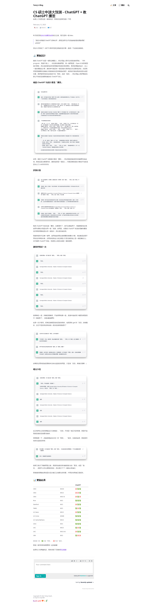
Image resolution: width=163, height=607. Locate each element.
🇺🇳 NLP (50, 27)
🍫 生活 (36, 27)
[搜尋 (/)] (128, 5)
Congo (40, 597)
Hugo (36, 597)
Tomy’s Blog (38, 5)
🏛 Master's (43, 27)
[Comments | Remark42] (64, 574)
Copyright (36, 596)
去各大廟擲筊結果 (47, 35)
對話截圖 (63, 550)
